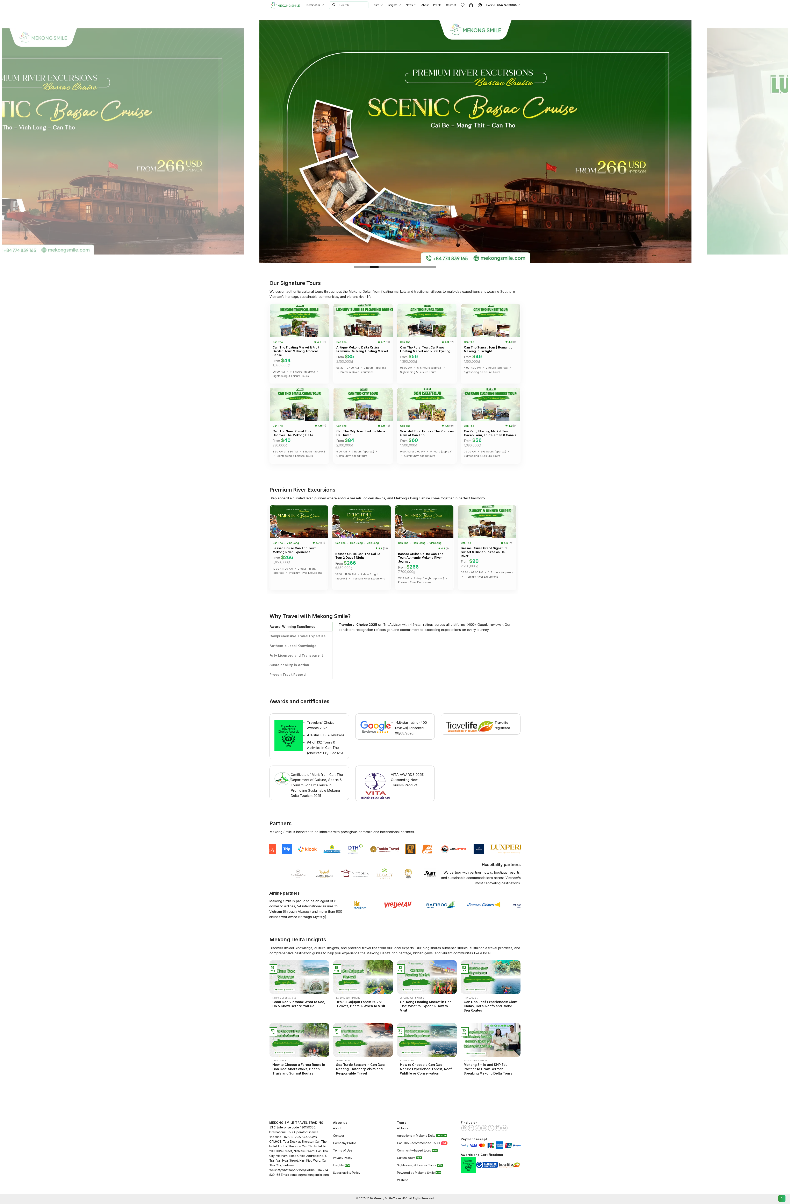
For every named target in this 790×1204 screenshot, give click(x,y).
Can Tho (278, 342)
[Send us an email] (484, 1128)
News (409, 5)
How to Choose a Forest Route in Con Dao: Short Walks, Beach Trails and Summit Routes (298, 1069)
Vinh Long (293, 542)
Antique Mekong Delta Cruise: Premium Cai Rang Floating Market (362, 349)
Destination (314, 5)
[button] (275, 319)
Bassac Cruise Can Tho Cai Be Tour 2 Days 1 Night (358, 555)
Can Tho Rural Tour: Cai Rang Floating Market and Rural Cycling (425, 349)
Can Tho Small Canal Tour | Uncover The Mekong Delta (293, 433)
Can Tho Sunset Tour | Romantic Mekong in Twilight (488, 349)
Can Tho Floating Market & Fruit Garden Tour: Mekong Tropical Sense (296, 351)
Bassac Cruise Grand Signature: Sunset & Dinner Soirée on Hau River (484, 551)
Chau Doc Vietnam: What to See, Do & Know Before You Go (298, 1004)
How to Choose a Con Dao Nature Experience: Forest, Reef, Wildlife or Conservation (426, 1069)
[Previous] (23, 141)
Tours (375, 5)
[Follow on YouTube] (504, 1128)
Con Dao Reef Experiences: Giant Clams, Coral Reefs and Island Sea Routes (490, 1006)
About (425, 5)
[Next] (767, 141)
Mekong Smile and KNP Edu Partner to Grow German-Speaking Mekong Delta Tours (488, 1069)
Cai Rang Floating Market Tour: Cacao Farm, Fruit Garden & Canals (490, 433)
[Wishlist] (462, 5)
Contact (451, 5)
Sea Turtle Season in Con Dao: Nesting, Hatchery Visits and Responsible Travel (360, 1069)
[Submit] (333, 5)
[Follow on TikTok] (478, 1128)
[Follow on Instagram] (471, 1128)
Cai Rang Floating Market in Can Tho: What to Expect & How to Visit (426, 1006)
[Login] (480, 5)
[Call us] (491, 1128)
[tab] (301, 627)
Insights (392, 5)
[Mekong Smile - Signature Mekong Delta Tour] (285, 5)
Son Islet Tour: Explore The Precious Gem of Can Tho (427, 433)
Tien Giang (356, 542)
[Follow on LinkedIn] (498, 1128)
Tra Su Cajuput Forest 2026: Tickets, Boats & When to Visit (360, 1004)
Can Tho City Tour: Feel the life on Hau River (361, 433)
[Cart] (471, 5)
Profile (437, 5)
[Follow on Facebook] (464, 1128)
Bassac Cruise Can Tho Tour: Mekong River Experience (294, 550)
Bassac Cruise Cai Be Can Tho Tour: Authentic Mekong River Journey (420, 557)
